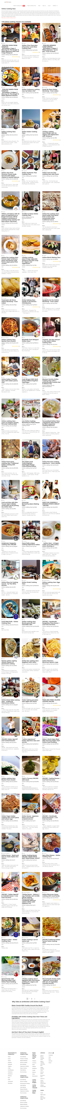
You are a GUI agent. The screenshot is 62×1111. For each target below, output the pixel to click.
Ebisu (33, 1064)
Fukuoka (10, 1062)
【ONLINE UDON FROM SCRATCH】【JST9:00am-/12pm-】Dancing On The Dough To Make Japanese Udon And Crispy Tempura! (10, 49)
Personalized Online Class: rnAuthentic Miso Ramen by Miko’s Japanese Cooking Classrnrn (51, 423)
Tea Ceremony (23, 1072)
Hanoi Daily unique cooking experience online (31, 544)
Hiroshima (10, 1083)
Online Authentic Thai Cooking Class (29, 173)
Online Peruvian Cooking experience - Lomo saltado (51, 462)
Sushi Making (23, 1056)
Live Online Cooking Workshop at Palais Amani (31, 421)
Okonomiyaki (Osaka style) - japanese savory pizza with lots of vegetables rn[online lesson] (51, 981)
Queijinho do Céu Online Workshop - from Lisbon (50, 300)
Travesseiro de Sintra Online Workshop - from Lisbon (10, 301)
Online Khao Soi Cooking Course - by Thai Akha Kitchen (10, 583)
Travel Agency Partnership (43, 1082)
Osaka (9, 1060)
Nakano (34, 1072)
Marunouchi (34, 1076)
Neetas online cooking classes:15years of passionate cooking (9, 662)
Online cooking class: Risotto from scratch (9, 779)
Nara (9, 1077)
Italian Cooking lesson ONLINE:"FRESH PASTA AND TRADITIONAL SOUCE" (31, 856)
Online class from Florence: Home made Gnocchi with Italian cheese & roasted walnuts (10, 175)
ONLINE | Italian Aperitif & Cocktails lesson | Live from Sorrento (10, 895)
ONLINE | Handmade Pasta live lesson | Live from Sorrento (50, 817)
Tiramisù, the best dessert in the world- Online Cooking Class (51, 341)
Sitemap (50, 1060)
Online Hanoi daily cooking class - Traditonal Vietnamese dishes (11, 701)
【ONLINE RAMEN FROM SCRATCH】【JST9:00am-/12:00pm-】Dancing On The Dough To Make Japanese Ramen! (10, 92)
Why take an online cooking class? (9, 17)
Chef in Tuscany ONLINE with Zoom (30, 779)
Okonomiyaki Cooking (25, 1083)
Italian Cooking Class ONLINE (9, 132)
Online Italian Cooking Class (29, 132)
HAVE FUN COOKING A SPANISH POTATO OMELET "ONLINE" (51, 503)
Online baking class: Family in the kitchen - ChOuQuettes (29, 301)
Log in (49, 5)
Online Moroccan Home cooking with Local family (51, 895)
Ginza (33, 1074)
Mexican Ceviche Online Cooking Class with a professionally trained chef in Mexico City (51, 381)
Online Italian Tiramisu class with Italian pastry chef (10, 380)
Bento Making (23, 1064)
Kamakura (10, 1073)
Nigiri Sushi (42, 1094)
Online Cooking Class (19, 5)
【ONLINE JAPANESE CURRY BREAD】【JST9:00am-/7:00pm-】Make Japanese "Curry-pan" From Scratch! (50, 48)
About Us (42, 1078)
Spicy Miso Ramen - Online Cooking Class (51, 856)
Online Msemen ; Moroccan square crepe (50, 661)
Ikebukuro (34, 1068)
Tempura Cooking (24, 1058)
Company (51, 1055)
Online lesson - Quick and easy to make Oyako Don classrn (10, 856)
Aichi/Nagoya (11, 1070)
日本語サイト (55, 5)
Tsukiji (33, 1070)
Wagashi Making (23, 1060)
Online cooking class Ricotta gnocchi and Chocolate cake (29, 623)
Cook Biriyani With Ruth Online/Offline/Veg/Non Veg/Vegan (30, 380)
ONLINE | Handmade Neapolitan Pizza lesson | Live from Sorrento (51, 623)
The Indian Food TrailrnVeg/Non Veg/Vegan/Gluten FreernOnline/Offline (29, 464)
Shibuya (34, 1066)
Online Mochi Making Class (51, 257)
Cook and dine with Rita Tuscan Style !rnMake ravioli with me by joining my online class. (10, 504)
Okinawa (10, 1075)
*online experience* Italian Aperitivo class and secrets (30, 740)
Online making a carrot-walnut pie (30, 940)
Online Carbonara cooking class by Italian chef (31, 90)
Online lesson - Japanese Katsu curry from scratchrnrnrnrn (30, 817)
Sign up (44, 5)
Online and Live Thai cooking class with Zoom (50, 173)
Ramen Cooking (23, 1062)
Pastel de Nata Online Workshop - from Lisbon (50, 90)
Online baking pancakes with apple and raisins (30, 700)
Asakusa (34, 1062)
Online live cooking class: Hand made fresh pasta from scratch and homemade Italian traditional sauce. (50, 217)
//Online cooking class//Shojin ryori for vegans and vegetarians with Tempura (50, 134)
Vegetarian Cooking (24, 1066)
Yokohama (10, 1072)
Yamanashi (10, 1081)
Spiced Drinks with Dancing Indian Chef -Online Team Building (9, 980)
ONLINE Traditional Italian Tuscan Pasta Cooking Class (51, 941)
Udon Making (23, 1087)
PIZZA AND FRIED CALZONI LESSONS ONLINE (51, 700)
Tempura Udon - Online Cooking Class (9, 940)
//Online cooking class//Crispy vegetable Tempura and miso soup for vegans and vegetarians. (30, 260)
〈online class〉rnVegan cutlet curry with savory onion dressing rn (50, 544)
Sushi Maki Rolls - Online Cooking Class (10, 622)
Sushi (41, 1092)
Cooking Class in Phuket (34, 1092)
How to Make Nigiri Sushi (42, 1098)
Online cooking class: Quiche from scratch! (9, 340)
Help (39, 5)
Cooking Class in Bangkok (34, 1081)
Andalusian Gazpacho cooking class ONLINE (9, 544)
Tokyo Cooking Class (31, 5)
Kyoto (9, 1058)
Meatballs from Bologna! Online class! (30, 340)
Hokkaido (10, 1064)
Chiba (9, 1068)
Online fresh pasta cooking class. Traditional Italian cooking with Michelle (10, 464)
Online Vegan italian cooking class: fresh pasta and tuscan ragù (10, 817)
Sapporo (10, 1066)
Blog (50, 1059)
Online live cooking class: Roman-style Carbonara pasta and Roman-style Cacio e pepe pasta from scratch (10, 260)
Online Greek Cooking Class (29, 583)
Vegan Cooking (23, 1068)
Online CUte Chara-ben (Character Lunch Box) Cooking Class (30, 46)
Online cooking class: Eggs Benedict (51, 583)
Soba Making (23, 1070)
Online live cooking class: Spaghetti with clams (30, 661)
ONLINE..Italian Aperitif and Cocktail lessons (10, 740)
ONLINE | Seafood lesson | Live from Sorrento (51, 779)
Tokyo (9, 1056)
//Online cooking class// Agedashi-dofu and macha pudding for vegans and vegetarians (31, 981)
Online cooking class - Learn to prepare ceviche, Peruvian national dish (10, 422)
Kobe (9, 1079)
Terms (50, 1062)
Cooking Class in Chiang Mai (34, 1086)
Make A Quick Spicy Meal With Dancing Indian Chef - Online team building (51, 740)
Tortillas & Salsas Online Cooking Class (30, 214)
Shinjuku (34, 1060)
